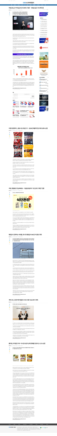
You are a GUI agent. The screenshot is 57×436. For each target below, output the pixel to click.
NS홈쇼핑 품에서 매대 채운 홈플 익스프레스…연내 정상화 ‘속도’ (44, 32)
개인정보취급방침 (24, 424)
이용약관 (19, 424)
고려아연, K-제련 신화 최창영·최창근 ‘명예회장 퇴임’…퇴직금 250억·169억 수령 (44, 19)
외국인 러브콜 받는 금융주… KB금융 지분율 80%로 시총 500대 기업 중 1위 (24, 111)
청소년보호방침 (31, 424)
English (11, 0)
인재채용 (14, 424)
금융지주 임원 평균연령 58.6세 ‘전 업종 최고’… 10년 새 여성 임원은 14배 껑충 (16, 115)
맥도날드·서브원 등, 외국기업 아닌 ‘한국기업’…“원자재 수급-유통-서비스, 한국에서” (16, 107)
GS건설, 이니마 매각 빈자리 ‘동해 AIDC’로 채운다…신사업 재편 (44, 34)
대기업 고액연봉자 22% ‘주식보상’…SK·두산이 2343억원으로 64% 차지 (23, 107)
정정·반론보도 (41, 424)
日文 (13, 0)
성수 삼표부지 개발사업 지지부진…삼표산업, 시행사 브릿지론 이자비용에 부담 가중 (44, 21)
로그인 (47, 0)
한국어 (9, 0)
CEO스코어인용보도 (42, 77)
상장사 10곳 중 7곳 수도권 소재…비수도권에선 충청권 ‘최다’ (31, 106)
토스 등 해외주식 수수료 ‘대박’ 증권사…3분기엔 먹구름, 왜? (44, 30)
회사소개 (9, 424)
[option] (43, 47)
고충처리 (47, 424)
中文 (14, 0)
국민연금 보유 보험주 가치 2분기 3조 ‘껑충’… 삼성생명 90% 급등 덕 (24, 115)
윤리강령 (36, 424)
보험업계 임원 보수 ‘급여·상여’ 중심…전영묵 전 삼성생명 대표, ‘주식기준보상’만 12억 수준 (44, 28)
